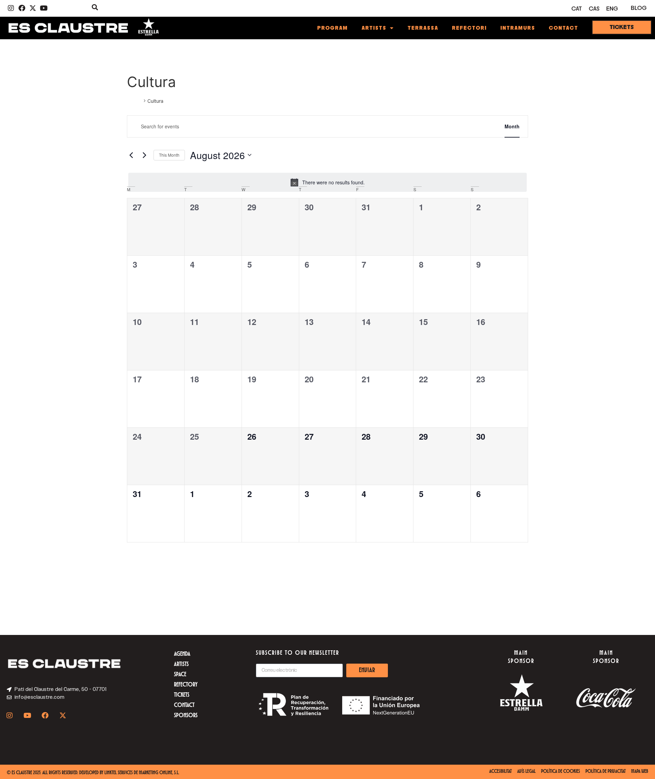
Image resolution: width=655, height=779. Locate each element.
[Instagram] (10, 8)
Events (134, 101)
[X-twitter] (32, 8)
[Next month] (144, 155)
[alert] (327, 182)
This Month (169, 155)
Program (332, 28)
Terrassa (423, 28)
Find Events (474, 126)
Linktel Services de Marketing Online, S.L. (141, 773)
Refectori (469, 28)
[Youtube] (43, 8)
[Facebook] (21, 8)
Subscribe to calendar (494, 562)
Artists (374, 28)
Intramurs (517, 28)
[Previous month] (131, 155)
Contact (563, 28)
